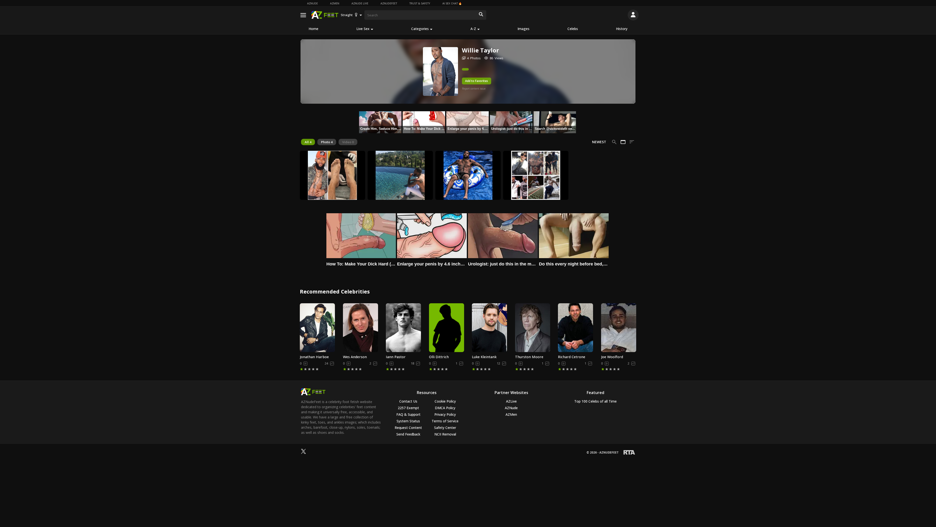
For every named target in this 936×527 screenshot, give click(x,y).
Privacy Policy (445, 414)
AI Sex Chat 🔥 (452, 3)
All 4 (308, 142)
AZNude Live (359, 3)
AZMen (334, 3)
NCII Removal (445, 434)
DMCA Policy (445, 407)
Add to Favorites (476, 81)
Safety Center (445, 427)
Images (523, 28)
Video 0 (348, 142)
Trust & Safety (419, 3)
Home (313, 28)
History (621, 28)
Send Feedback (408, 434)
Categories (420, 28)
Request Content (408, 427)
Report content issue (474, 88)
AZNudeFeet (388, 3)
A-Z (473, 28)
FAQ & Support (408, 414)
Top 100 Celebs (595, 401)
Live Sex (363, 28)
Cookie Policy (445, 401)
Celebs (572, 28)
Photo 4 (326, 142)
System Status (408, 421)
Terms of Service (445, 421)
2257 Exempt (408, 407)
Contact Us (408, 401)
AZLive (511, 401)
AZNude (312, 3)
